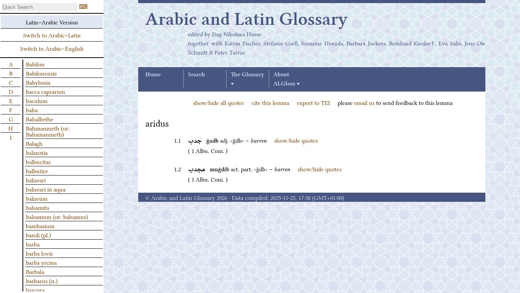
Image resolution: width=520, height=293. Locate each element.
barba (33, 244)
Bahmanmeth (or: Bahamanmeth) (48, 131)
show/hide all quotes (218, 102)
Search (196, 75)
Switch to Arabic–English (52, 48)
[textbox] (39, 7)
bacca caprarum (45, 91)
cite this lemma (270, 102)
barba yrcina (41, 262)
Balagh (34, 143)
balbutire (37, 170)
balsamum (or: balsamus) (57, 216)
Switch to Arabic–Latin (52, 35)
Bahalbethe (39, 118)
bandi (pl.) (38, 234)
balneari (36, 179)
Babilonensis (41, 73)
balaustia (37, 152)
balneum (37, 198)
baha (32, 109)
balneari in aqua (45, 189)
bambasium (40, 225)
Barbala (35, 271)
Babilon (35, 64)
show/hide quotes (296, 140)
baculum (37, 100)
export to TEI (313, 102)
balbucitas (38, 161)
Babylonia (38, 82)
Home (153, 75)
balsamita (37, 207)
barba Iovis (39, 253)
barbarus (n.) (42, 280)
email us (364, 102)
